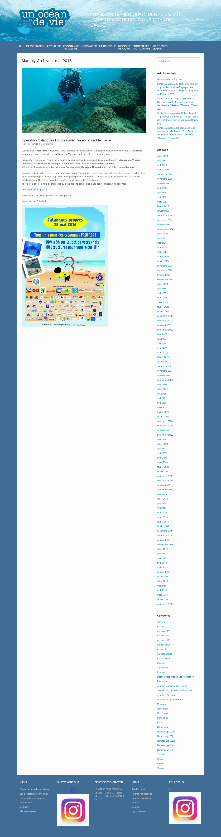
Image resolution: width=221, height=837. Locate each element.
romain (49, 143)
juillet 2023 (162, 283)
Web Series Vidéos (160, 47)
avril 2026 (162, 165)
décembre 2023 (164, 265)
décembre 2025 (164, 174)
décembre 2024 (164, 215)
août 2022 (162, 334)
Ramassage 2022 (166, 740)
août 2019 (162, 494)
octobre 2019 (163, 485)
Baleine (161, 662)
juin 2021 (161, 393)
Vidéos (160, 768)
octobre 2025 (163, 183)
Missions (161, 704)
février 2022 (163, 357)
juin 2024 (161, 238)
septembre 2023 (165, 279)
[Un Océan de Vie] (43, 21)
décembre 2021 (164, 366)
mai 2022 (161, 343)
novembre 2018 (164, 535)
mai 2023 (161, 293)
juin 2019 (161, 503)
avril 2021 (162, 402)
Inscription (162, 681)
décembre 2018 (164, 530)
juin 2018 (161, 553)
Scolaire (161, 754)
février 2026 (163, 169)
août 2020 (162, 439)
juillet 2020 (162, 443)
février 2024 (163, 256)
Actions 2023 (163, 640)
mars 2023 (162, 302)
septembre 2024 (165, 229)
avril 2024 (162, 247)
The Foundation (139, 789)
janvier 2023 (163, 311)
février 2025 (163, 206)
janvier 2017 (163, 576)
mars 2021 (162, 407)
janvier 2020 (163, 471)
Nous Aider (89, 46)
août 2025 (162, 187)
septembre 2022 (165, 329)
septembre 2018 (165, 544)
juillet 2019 (162, 498)
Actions (161, 626)
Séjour (160, 759)
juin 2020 (161, 448)
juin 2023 (161, 288)
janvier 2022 (163, 361)
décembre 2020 (164, 421)
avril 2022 (162, 347)
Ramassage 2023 (166, 745)
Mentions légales (28, 811)
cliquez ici (42, 189)
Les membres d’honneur (32, 798)
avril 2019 (162, 512)
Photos (160, 722)
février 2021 (163, 411)
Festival (161, 672)
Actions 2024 (163, 644)
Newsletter (162, 708)
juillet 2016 (162, 581)
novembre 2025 (164, 178)
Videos (160, 763)
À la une (161, 621)
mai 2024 (161, 242)
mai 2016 (161, 585)
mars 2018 (162, 567)
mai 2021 (161, 398)
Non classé (162, 713)
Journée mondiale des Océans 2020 (175, 690)
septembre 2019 (165, 489)
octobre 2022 (163, 325)
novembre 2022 (164, 320)
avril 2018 (162, 562)
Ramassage (163, 726)
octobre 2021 (163, 375)
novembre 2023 (164, 270)
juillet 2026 (162, 155)
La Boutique (107, 46)
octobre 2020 (163, 430)
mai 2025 (161, 197)
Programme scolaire (71, 47)
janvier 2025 (163, 210)
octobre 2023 (163, 274)
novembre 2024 (164, 219)
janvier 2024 (163, 261)
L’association (35, 46)
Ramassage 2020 (166, 731)
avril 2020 (162, 457)
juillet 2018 (162, 549)
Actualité (54, 46)
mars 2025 (162, 201)
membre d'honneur (166, 695)
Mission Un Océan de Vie (170, 699)
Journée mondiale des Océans (172, 685)
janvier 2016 (163, 599)
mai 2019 (161, 507)
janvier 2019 (163, 526)
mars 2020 (162, 462)
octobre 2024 (163, 224)
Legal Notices (138, 811)
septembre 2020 (165, 434)
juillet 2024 (162, 233)
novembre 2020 (164, 425)
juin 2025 (161, 192)
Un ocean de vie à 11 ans (170, 79)
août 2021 (162, 384)
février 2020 (163, 466)
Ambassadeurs (164, 653)
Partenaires (163, 717)
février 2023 (163, 306)
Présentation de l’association (34, 789)
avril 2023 (162, 297)
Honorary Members (141, 798)
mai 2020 (161, 453)
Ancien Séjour (164, 658)
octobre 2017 (163, 571)
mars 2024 (162, 251)
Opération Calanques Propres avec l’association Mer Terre (66, 139)
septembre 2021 (165, 379)
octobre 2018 (163, 539)
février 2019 (163, 521)
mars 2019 (162, 517)
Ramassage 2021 (166, 736)
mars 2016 (162, 594)
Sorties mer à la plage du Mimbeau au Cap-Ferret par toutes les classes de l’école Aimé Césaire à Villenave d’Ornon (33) (177, 103)
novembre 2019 (164, 480)
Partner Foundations (142, 793)
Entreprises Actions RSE (141, 47)
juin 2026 (161, 160)
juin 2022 (161, 338)
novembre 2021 (164, 370)
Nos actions (26, 802)
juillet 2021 (162, 389)
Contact (24, 806)
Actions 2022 (163, 635)
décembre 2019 (164, 475)
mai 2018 (161, 558)
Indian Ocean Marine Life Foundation (175, 676)
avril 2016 (162, 590)
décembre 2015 (164, 603)
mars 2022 (162, 352)
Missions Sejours (124, 47)
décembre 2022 (164, 315)
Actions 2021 (163, 631)
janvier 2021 (163, 416)
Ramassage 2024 (166, 749)
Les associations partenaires (34, 793)
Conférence (163, 667)
